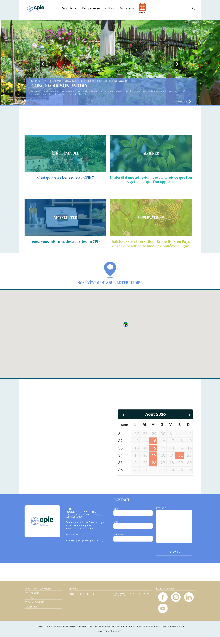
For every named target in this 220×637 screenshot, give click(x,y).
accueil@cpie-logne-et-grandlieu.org (84, 540)
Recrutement (32, 593)
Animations (126, 8)
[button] (125, 324)
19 (154, 455)
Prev (43, 63)
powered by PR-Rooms (110, 631)
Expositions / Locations (38, 589)
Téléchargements (34, 602)
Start (216, 108)
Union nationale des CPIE (82, 594)
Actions (110, 8)
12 (154, 448)
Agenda (142, 12)
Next (176, 63)
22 (180, 455)
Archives (29, 598)
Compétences (91, 8)
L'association (69, 8)
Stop (218, 108)
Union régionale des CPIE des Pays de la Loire (131, 594)
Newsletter (31, 607)
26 (154, 462)
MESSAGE (161, 508)
